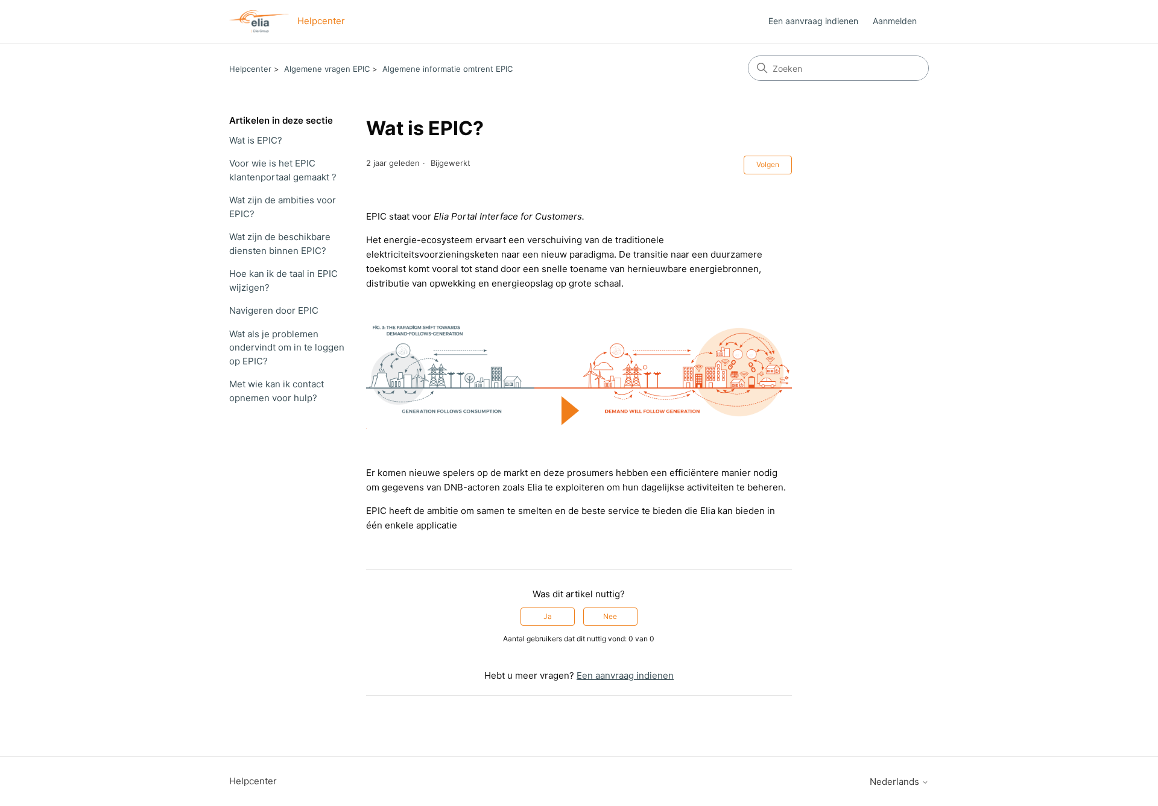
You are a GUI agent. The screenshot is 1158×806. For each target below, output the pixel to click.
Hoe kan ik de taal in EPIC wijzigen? (283, 280)
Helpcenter (250, 69)
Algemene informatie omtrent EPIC (447, 69)
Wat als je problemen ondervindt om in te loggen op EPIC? (286, 347)
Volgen (767, 164)
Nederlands (896, 781)
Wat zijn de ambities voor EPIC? (282, 207)
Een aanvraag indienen (813, 21)
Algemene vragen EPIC (327, 69)
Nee (610, 616)
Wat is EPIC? (255, 140)
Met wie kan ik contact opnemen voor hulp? (276, 391)
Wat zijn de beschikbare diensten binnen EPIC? (280, 243)
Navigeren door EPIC (273, 310)
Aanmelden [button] (895, 21)
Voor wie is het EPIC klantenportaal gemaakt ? (283, 170)
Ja (547, 616)
